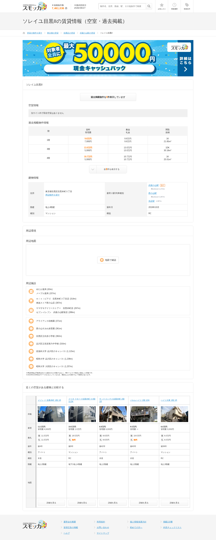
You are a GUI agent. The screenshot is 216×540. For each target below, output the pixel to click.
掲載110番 (168, 522)
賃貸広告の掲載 (71, 527)
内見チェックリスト (172, 527)
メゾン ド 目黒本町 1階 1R (49, 400)
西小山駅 (152, 193)
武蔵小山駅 (153, 185)
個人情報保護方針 (138, 522)
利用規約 (101, 522)
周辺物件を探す (52, 195)
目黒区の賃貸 (69, 33)
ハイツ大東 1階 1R (169, 400)
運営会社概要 (70, 522)
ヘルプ (67, 533)
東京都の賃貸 (53, 33)
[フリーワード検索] (149, 6)
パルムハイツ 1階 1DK (140, 400)
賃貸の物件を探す (34, 33)
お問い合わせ (103, 527)
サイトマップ (103, 533)
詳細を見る (51, 503)
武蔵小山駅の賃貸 (87, 33)
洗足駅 (151, 201)
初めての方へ (136, 527)
